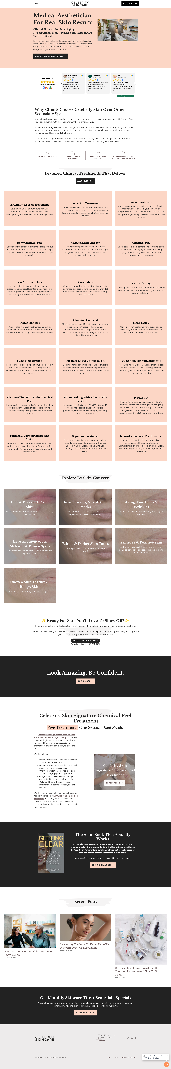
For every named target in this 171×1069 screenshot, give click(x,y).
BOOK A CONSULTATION (85, 641)
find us (99, 1039)
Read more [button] (66, 91)
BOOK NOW (130, 3)
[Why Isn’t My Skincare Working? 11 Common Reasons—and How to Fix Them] (141, 963)
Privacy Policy (114, 1057)
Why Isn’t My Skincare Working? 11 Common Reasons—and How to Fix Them (137, 971)
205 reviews (51, 85)
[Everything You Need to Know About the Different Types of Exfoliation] (85, 939)
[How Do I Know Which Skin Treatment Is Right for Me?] (30, 946)
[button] (135, 83)
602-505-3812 (101, 1040)
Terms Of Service (129, 1057)
